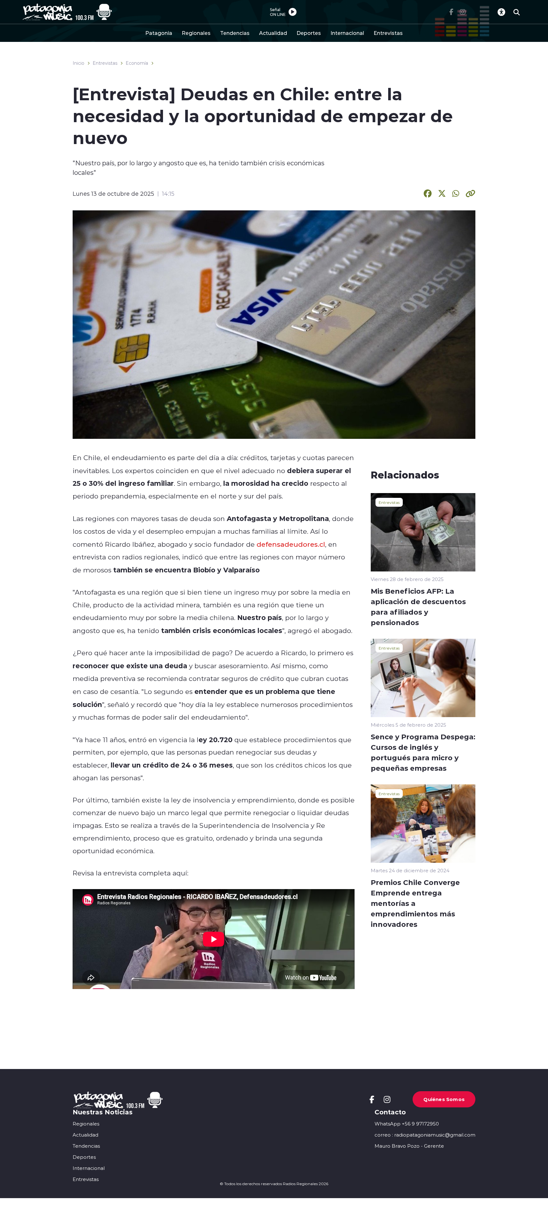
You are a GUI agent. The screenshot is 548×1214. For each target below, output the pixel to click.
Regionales (196, 33)
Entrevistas (388, 33)
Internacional (347, 33)
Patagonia (158, 33)
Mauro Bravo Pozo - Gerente (409, 1146)
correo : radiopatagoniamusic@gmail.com (425, 1134)
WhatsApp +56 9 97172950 (407, 1123)
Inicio (78, 63)
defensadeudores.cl (291, 544)
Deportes (309, 33)
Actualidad (273, 33)
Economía (137, 63)
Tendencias (235, 33)
